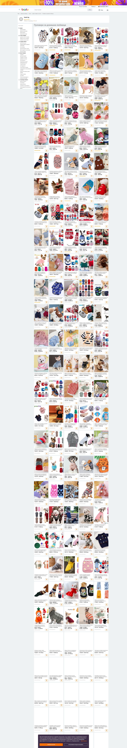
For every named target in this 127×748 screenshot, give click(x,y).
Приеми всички (51, 744)
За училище (22, 47)
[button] (19, 9)
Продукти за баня (23, 57)
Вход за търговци (83, 6)
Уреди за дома (23, 74)
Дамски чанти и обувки (24, 37)
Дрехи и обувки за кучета (36, 13)
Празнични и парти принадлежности (24, 62)
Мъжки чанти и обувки (24, 38)
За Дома (21, 54)
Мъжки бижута (23, 84)
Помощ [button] (93, 6)
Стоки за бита (23, 64)
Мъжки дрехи (22, 32)
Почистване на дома (24, 67)
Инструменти (22, 60)
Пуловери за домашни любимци (47, 13)
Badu (18, 13)
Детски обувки (23, 51)
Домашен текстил (23, 58)
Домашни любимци (24, 13)
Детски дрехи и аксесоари (25, 50)
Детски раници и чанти (24, 48)
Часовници (22, 82)
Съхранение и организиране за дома (25, 69)
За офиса (22, 75)
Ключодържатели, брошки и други (25, 88)
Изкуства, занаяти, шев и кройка (25, 72)
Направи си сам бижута (24, 85)
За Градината (22, 65)
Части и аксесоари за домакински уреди (24, 78)
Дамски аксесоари (23, 31)
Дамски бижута (23, 81)
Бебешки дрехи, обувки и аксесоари (25, 45)
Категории (20, 25)
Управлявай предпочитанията (75, 744)
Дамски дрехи (23, 29)
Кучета (30, 13)
